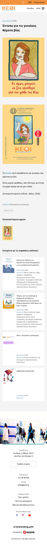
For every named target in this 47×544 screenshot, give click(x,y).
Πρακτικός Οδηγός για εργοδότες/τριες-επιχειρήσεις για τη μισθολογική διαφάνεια (28, 262)
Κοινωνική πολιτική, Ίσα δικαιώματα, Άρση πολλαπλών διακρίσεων (28, 360)
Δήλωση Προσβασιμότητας (23, 505)
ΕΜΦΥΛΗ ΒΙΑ (8, 211)
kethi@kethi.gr (23, 485)
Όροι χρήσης (23, 497)
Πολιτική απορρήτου (23, 501)
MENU (38, 8)
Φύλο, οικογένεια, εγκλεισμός (28, 335)
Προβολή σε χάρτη (23, 464)
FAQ (30, 2)
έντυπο (8, 173)
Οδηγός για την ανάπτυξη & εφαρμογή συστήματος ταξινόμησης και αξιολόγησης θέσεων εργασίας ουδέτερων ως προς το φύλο (29, 301)
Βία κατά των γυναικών (20, 204)
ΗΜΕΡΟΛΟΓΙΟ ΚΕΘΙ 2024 (25, 371)
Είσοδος (30, 8)
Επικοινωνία (39, 2)
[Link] (23, 2)
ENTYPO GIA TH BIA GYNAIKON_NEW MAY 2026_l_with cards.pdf (13, 233)
